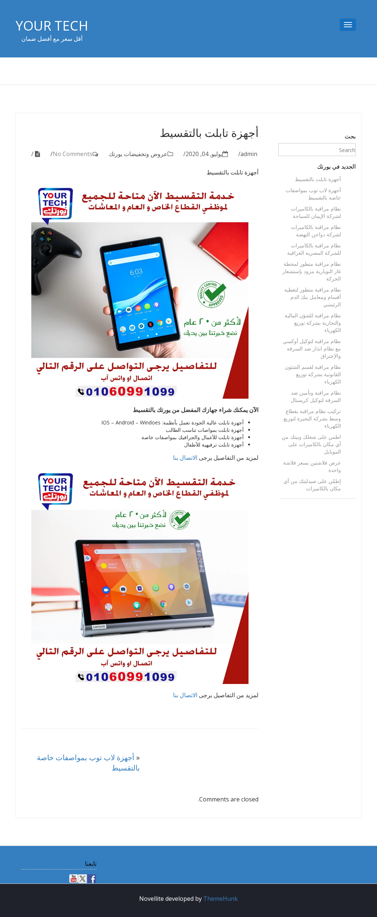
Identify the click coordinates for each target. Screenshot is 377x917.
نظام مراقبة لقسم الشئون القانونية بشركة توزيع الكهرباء (313, 374)
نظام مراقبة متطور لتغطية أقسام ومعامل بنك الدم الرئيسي (312, 297)
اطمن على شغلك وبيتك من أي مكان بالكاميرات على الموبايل (311, 444)
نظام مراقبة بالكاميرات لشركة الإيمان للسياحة (316, 212)
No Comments (72, 154)
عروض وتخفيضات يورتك (138, 154)
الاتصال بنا (185, 458)
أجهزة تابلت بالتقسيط (318, 179)
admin (248, 154)
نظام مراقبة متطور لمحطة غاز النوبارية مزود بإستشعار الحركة (311, 271)
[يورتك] (82, 878)
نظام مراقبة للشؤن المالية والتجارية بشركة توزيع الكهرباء (313, 323)
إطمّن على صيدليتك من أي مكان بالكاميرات (312, 484)
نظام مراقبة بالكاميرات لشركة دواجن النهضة (316, 230)
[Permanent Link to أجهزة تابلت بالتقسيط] (39, 154)
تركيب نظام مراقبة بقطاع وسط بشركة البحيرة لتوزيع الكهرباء (312, 418)
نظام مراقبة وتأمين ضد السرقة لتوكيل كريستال (315, 396)
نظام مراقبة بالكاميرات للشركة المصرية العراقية (314, 249)
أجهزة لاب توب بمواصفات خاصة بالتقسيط (313, 194)
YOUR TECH (51, 26)
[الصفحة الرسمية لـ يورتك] (91, 878)
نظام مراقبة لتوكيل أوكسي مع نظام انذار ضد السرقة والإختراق (312, 348)
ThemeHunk (220, 899)
